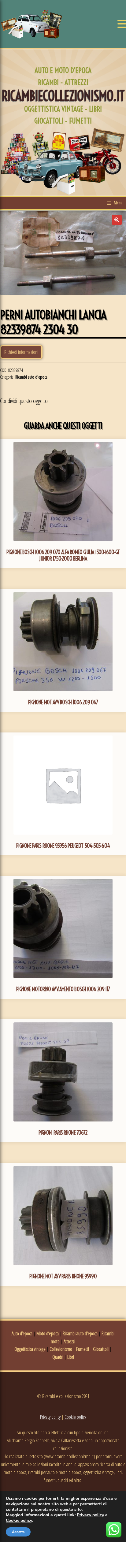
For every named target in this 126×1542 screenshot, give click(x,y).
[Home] (31, 24)
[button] (117, 220)
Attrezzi (69, 1341)
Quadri (57, 1357)
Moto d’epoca (47, 1333)
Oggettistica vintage (30, 1349)
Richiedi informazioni (21, 352)
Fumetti (82, 1349)
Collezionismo (61, 1349)
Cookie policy (75, 1417)
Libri (70, 1357)
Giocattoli (101, 1349)
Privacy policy (50, 1417)
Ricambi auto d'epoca (31, 377)
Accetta (18, 1531)
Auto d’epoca (22, 1333)
